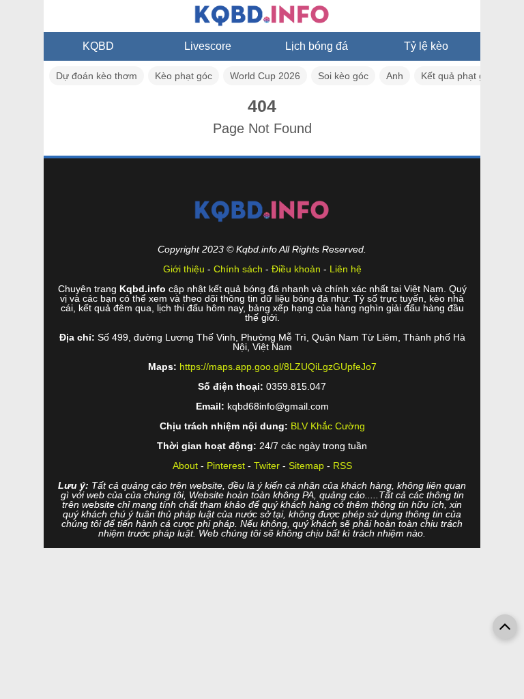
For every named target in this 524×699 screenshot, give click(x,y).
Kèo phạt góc (183, 75)
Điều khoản (296, 269)
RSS (342, 465)
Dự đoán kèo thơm (96, 75)
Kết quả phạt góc (458, 75)
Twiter (267, 465)
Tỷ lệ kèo (426, 46)
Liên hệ (346, 269)
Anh (394, 75)
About (185, 465)
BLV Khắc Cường (328, 426)
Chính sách (238, 269)
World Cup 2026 (265, 75)
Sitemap (306, 465)
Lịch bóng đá (316, 46)
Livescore (207, 46)
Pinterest (226, 465)
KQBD (98, 46)
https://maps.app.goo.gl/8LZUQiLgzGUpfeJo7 (278, 366)
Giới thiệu (184, 269)
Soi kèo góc (343, 75)
